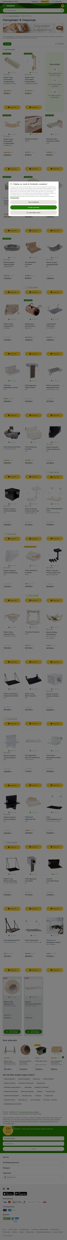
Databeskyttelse (15, 198)
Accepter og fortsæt (33, 207)
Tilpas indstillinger (33, 202)
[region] (33, 199)
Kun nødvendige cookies (33, 212)
